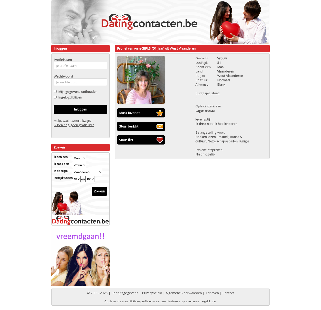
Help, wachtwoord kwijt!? (72, 120)
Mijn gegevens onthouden (77, 91)
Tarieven (212, 293)
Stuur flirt (126, 140)
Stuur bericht (128, 126)
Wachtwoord (62, 76)
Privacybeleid (152, 293)
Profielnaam (62, 59)
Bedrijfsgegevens (124, 293)
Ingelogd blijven (69, 97)
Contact (228, 293)
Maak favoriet (129, 112)
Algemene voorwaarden (184, 293)
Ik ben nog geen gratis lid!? (74, 125)
